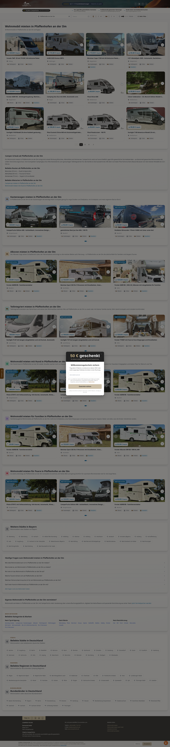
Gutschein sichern (85, 386)
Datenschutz (91, 382)
